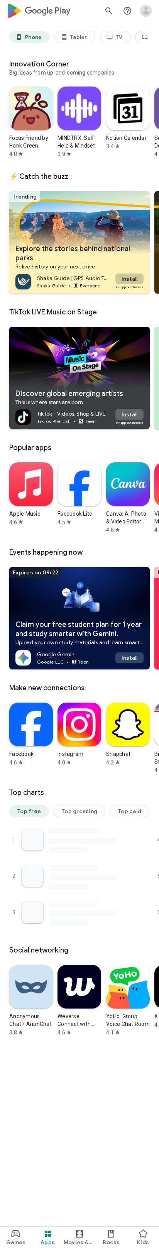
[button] (29, 811)
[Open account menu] (146, 11)
